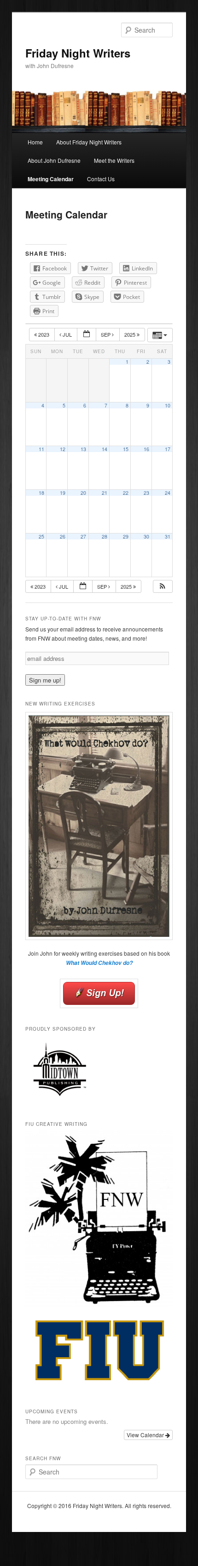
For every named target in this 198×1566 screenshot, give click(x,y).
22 (125, 492)
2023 (44, 334)
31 (167, 536)
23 (146, 492)
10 (167, 405)
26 (62, 536)
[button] (162, 586)
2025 (130, 334)
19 (62, 492)
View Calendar (146, 1435)
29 (125, 536)
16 (146, 449)
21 (104, 492)
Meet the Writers (114, 160)
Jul (67, 334)
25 (41, 536)
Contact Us (101, 179)
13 (83, 449)
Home (35, 142)
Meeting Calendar (51, 179)
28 (104, 536)
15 (125, 449)
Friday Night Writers (77, 53)
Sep (106, 334)
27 (83, 536)
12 (62, 449)
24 (167, 492)
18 (41, 492)
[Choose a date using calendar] (86, 334)
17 (167, 449)
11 (41, 449)
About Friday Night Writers (89, 142)
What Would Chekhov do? (99, 963)
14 (104, 449)
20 (83, 492)
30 (146, 536)
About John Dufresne (54, 160)
